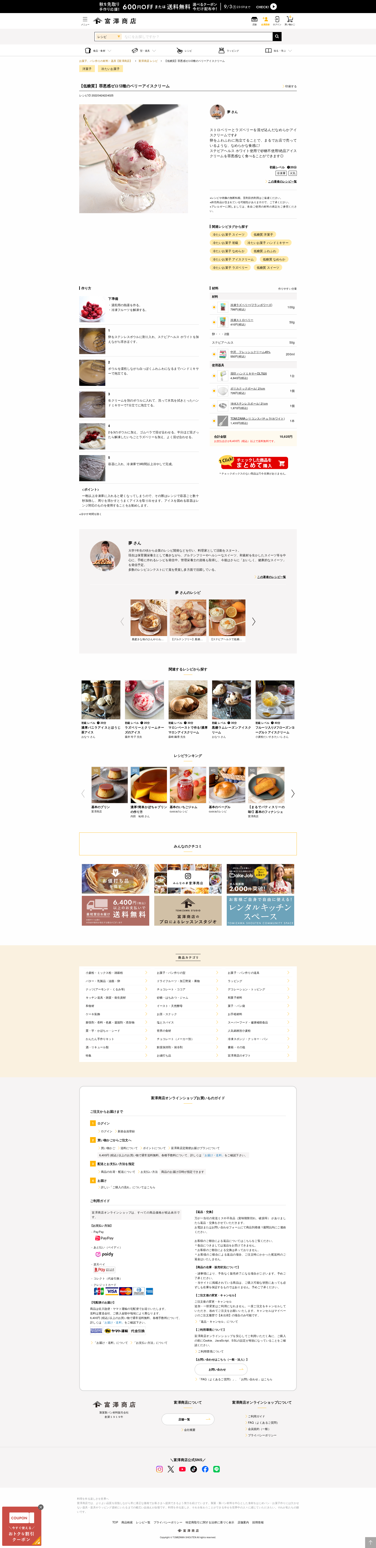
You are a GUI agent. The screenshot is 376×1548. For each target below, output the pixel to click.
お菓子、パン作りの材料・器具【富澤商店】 (105, 60)
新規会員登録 (126, 1131)
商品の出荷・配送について (118, 1172)
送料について (129, 1148)
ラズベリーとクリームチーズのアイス (144, 729)
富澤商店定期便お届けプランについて (195, 1148)
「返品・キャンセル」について (218, 1321)
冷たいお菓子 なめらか (229, 251)
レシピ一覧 (143, 1522)
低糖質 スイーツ (268, 267)
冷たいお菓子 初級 (225, 242)
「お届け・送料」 (213, 1155)
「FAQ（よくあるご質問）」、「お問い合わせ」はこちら (235, 1379)
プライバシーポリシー (262, 1435)
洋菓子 (87, 68)
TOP (115, 1522)
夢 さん (232, 111)
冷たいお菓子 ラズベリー (230, 267)
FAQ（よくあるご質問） (264, 1422)
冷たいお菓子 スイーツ (229, 234)
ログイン (106, 1131)
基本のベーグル (219, 807)
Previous (122, 622)
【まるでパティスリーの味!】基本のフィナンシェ (266, 809)
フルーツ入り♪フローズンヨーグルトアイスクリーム (275, 729)
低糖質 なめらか (274, 259)
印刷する (291, 86)
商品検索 (127, 1522)
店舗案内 (243, 1522)
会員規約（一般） (259, 1429)
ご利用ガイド (256, 1416)
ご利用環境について (211, 1351)
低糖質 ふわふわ (265, 251)
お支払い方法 (149, 1172)
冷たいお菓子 (110, 68)
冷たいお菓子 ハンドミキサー (267, 242)
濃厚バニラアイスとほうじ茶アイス (101, 729)
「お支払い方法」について (150, 1342)
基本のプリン (100, 807)
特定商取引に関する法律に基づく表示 (210, 1522)
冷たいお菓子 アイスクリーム (233, 259)
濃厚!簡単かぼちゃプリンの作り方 (149, 809)
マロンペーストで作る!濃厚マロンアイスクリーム (188, 729)
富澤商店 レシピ (148, 60)
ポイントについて (154, 1148)
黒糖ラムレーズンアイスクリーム (231, 729)
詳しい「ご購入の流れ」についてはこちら (128, 1187)
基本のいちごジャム (183, 807)
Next (253, 622)
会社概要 (190, 1430)
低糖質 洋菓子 (263, 234)
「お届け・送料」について (111, 1342)
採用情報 (258, 1522)
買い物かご (108, 1148)
